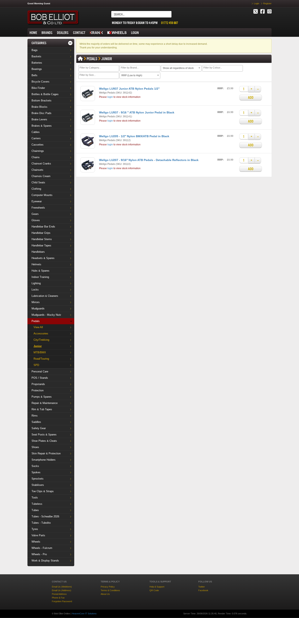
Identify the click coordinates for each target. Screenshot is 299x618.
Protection (38, 390)
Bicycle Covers (40, 81)
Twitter (201, 586)
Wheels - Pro (39, 554)
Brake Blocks (39, 106)
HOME (33, 32)
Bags (35, 50)
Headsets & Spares (43, 258)
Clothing (36, 188)
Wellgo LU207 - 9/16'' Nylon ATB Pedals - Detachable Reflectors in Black (149, 160)
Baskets (36, 56)
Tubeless (37, 503)
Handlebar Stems (42, 239)
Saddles (36, 421)
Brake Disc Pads (41, 113)
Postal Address (59, 594)
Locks (35, 289)
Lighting (36, 283)
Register (267, 3)
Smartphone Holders (44, 459)
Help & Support (157, 586)
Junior (38, 346)
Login (256, 3)
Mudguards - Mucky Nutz (46, 314)
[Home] (80, 59)
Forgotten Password (62, 601)
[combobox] (98, 68)
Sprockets (38, 478)
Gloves (36, 220)
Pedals (36, 321)
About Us (105, 594)
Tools (35, 497)
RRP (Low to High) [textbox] (131, 75)
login (110, 97)
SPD (36, 365)
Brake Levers (39, 119)
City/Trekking (41, 339)
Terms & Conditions (110, 590)
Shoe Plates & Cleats (44, 440)
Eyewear (37, 201)
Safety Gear (39, 428)
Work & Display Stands (45, 560)
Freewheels (38, 207)
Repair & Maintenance (45, 403)
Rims (35, 415)
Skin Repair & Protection (46, 453)
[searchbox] (99, 68)
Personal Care (40, 371)
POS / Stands (40, 377)
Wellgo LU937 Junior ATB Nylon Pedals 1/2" (129, 88)
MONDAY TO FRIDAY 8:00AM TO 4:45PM (135, 23)
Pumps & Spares (42, 396)
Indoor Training (40, 277)
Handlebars (38, 251)
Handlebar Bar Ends (43, 226)
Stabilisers (38, 484)
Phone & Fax (58, 597)
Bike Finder (38, 87)
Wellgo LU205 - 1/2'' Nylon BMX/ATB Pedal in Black (134, 136)
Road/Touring (41, 358)
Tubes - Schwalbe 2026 (45, 516)
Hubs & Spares (40, 270)
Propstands (38, 384)
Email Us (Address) (61, 590)
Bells (34, 75)
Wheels (36, 541)
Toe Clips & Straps (43, 491)
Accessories (41, 333)
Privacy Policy (108, 586)
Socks (35, 466)
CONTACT (79, 32)
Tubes (35, 510)
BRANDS (46, 32)
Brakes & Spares (42, 125)
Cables (36, 132)
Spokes (36, 472)
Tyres (35, 529)
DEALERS (63, 32)
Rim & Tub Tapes (42, 409)
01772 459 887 (169, 23)
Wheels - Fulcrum (42, 547)
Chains (36, 157)
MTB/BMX (40, 352)
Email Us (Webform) (62, 586)
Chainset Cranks (41, 163)
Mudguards (38, 308)
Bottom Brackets (41, 100)
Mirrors (36, 302)
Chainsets (37, 169)
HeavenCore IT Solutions (84, 613)
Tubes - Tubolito (41, 522)
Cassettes (38, 144)
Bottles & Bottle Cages (45, 94)
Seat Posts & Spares (44, 434)
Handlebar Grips (41, 232)
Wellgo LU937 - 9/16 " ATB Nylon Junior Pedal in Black (136, 112)
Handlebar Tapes (41, 245)
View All (38, 327)
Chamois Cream (41, 176)
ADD (250, 97)
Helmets (36, 264)
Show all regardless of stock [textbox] (178, 68)
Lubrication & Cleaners (45, 295)
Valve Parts (38, 535)
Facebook (203, 590)
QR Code (154, 590)
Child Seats (38, 182)
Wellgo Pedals (107, 92)
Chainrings (38, 150)
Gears (35, 213)
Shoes (35, 447)
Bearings (37, 69)
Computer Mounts (42, 195)
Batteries (37, 62)
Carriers (36, 138)
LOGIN (135, 32)
